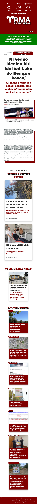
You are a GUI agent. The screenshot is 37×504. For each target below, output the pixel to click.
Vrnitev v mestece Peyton (23, 53)
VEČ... (31, 31)
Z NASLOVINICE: (18, 307)
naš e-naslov (23, 498)
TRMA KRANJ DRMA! (18, 269)
